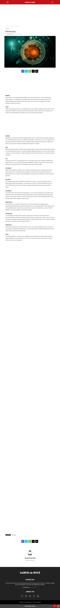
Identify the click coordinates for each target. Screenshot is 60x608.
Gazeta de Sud (10, 34)
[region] (30, 16)
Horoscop (11, 26)
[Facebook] (22, 71)
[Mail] (30, 596)
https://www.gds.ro (30, 560)
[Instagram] (26, 596)
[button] (7, 2)
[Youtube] (37, 596)
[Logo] (30, 575)
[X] (26, 71)
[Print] (36, 71)
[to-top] (58, 605)
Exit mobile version (30, 606)
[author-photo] (30, 556)
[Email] (33, 71)
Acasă (6, 26)
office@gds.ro (33, 587)
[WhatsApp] (29, 71)
